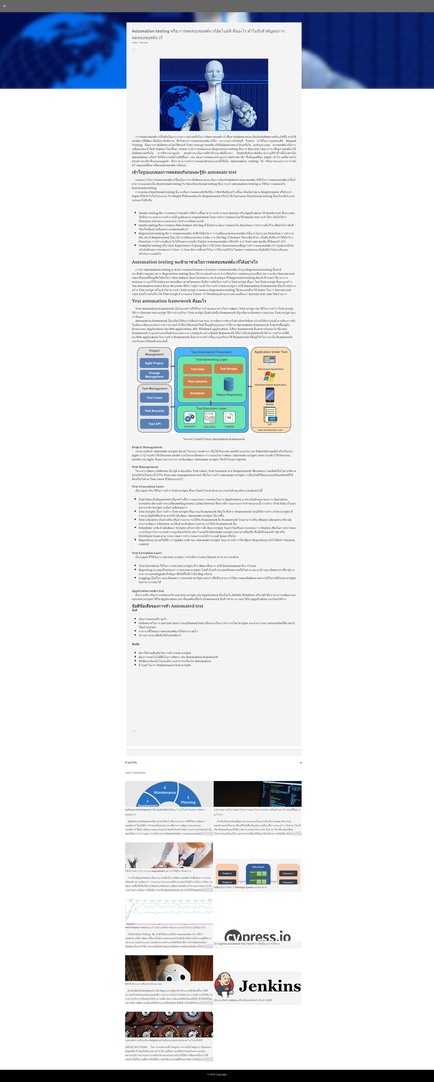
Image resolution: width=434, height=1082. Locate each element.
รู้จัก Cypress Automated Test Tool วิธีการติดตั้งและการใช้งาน (247, 943)
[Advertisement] (214, 698)
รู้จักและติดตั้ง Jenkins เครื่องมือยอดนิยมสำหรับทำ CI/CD (243, 1000)
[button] (134, 49)
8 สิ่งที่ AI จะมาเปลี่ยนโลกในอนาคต (143, 984)
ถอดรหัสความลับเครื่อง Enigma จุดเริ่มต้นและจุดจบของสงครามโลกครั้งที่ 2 (164, 1040)
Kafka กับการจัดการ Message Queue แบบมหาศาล (240, 887)
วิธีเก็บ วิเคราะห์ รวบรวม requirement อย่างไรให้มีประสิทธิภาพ (158, 871)
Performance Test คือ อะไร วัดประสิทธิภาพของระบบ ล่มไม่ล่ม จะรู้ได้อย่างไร (165, 927)
